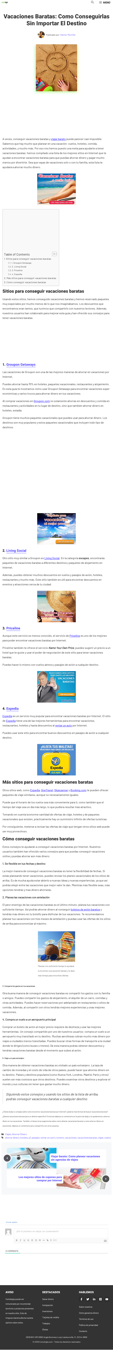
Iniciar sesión (11, 1222)
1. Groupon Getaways (21, 262)
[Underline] (24, 1240)
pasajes (36, 1137)
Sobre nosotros (85, 1307)
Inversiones (47, 1311)
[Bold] (17, 1240)
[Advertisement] (57, 116)
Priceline (13, 628)
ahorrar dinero (12, 1137)
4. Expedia (17, 274)
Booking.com (78, 790)
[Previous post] (7, 1158)
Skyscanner (61, 790)
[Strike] (28, 1240)
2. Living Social (19, 266)
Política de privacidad (88, 1325)
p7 (30, 1137)
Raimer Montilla (67, 34)
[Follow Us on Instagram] (100, 1299)
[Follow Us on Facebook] (81, 1299)
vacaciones (70, 1137)
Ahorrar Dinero (19, 1134)
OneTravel (47, 790)
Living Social (16, 550)
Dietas (45, 1329)
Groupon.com (42, 401)
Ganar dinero (48, 1299)
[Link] (47, 1240)
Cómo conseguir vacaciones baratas (26, 282)
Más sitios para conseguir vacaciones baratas (31, 278)
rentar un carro (48, 1137)
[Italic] (20, 1240)
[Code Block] (44, 1240)
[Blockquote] (40, 1240)
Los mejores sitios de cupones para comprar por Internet (40, 1178)
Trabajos (46, 1323)
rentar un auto (63, 725)
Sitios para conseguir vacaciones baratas (28, 258)
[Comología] (4, 2)
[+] (55, 1240)
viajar (100, 1137)
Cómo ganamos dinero (89, 1313)
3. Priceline (17, 270)
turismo (60, 1137)
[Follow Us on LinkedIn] (94, 1299)
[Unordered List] (36, 1240)
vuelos (107, 1137)
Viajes (8, 1134)
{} (51, 1240)
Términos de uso (86, 1319)
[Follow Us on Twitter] (87, 1299)
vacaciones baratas (87, 1137)
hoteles (24, 1137)
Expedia (12, 708)
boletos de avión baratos (85, 909)
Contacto (83, 1331)
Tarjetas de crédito (50, 1317)
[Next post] (105, 1178)
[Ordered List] (32, 1240)
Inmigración (47, 1305)
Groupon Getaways (21, 364)
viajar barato (58, 139)
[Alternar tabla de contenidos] (53, 254)
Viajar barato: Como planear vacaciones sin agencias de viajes (75, 1158)
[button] (92, 2)
